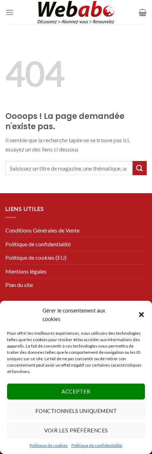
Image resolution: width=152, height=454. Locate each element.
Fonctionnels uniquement (76, 411)
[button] (141, 314)
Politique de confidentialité (96, 445)
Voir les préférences (76, 430)
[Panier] (143, 12)
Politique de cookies (49, 445)
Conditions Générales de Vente (42, 230)
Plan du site (19, 284)
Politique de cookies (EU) (35, 257)
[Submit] (140, 168)
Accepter (76, 391)
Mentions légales (26, 271)
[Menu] (9, 12)
